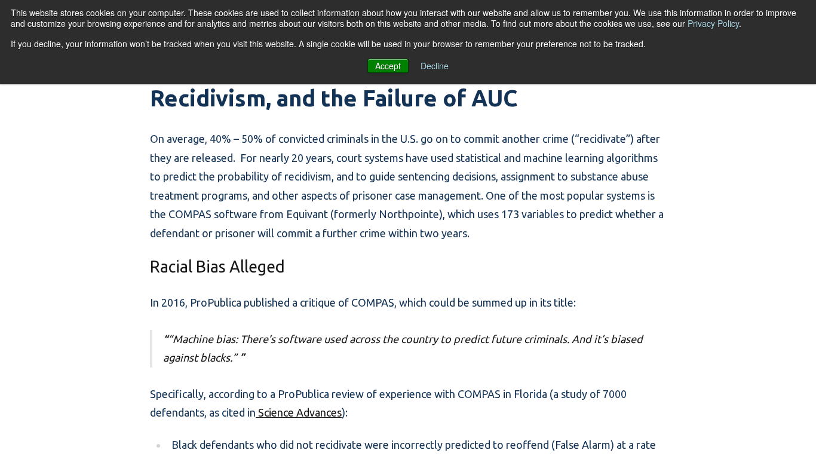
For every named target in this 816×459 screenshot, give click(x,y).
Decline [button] (435, 66)
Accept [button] (388, 66)
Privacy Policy (713, 23)
